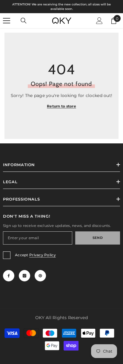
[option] (61, 6)
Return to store (61, 106)
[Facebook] (8, 275)
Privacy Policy (42, 255)
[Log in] (99, 20)
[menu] (6, 20)
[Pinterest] (40, 275)
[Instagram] (24, 275)
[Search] (23, 20)
